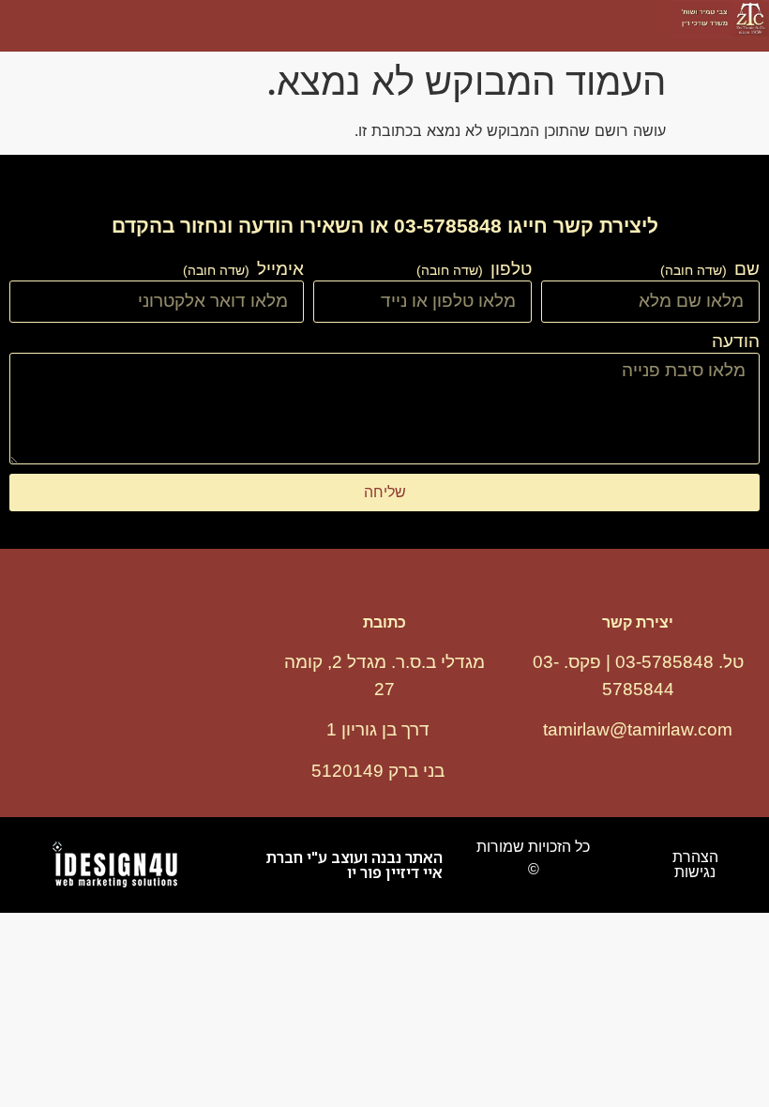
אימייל (278, 269)
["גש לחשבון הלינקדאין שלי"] (206, 680)
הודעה (736, 341)
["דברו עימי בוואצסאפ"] (56, 680)
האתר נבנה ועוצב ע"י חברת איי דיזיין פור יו (354, 865)
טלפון (509, 269)
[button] (364, 25)
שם (745, 269)
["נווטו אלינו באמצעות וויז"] (131, 680)
